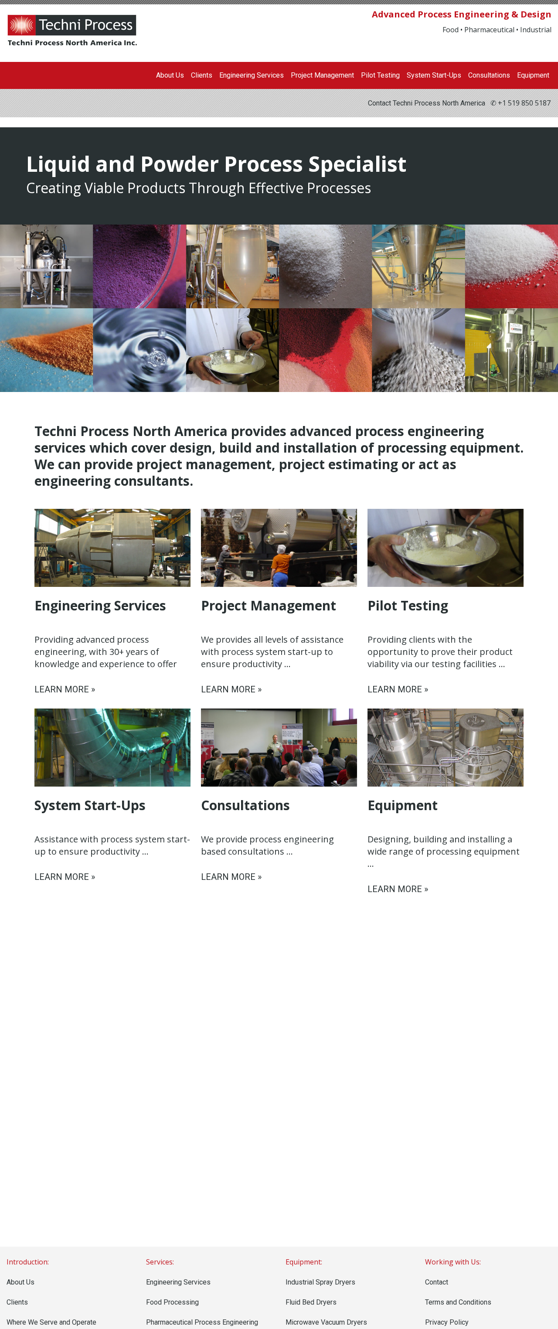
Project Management (322, 75)
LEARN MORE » (64, 689)
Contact (436, 1282)
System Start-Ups (434, 75)
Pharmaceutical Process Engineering (202, 1322)
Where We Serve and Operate (51, 1322)
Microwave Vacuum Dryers (326, 1322)
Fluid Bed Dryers (311, 1302)
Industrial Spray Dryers (320, 1282)
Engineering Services (251, 75)
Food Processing (172, 1302)
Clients (201, 75)
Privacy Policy (447, 1322)
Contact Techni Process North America (426, 103)
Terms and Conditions (458, 1302)
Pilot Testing (380, 75)
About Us (170, 75)
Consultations (489, 75)
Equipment (533, 75)
